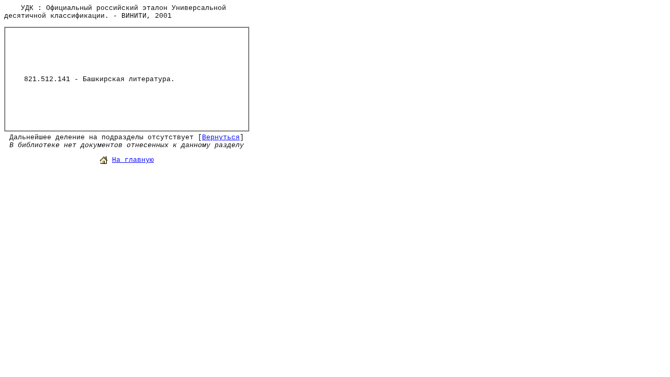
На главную (133, 160)
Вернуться (221, 137)
